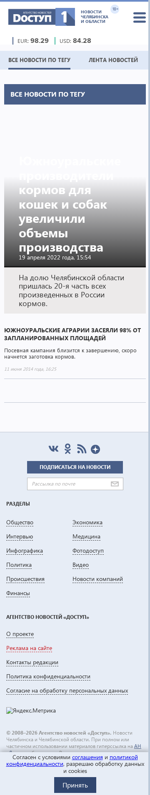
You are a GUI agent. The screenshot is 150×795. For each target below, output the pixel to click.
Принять (75, 784)
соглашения (87, 757)
